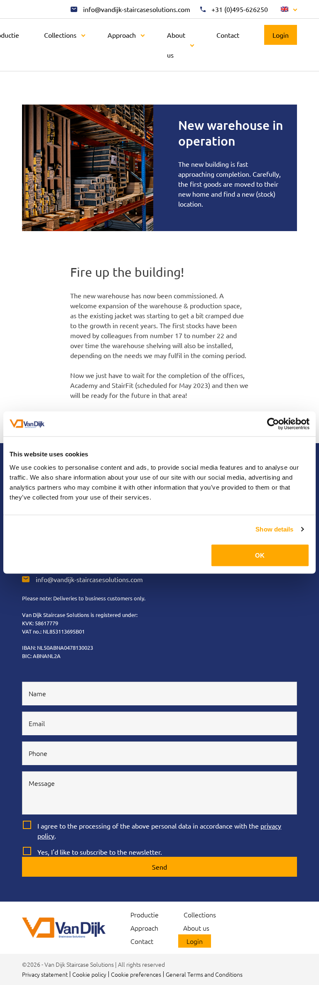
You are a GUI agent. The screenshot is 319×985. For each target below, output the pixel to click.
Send (159, 867)
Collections (60, 35)
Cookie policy (89, 974)
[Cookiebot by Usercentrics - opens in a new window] (273, 424)
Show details (274, 529)
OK (260, 554)
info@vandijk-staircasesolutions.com (89, 579)
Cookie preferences (136, 974)
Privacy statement (45, 974)
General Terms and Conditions (204, 974)
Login (280, 35)
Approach (122, 35)
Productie (144, 914)
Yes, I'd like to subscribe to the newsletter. (99, 852)
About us (176, 45)
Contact (227, 35)
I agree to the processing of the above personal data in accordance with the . (159, 831)
